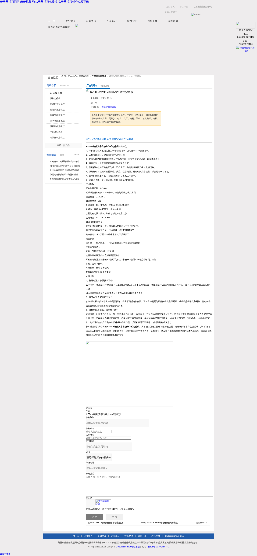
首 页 (51, 21)
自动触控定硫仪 (57, 104)
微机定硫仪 (55, 98)
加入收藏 (184, 6)
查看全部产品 (63, 145)
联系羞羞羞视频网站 (203, 6)
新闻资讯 (91, 21)
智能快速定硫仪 (57, 109)
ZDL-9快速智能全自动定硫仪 (109, 522)
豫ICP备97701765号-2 (159, 547)
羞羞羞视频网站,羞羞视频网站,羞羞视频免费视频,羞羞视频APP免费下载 (44, 1)
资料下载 (152, 21)
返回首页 (170, 6)
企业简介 (71, 21)
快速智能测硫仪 (57, 115)
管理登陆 (135, 547)
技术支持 (132, 21)
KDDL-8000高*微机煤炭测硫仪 (163, 522)
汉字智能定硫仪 (57, 121)
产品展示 (111, 21)
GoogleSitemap (123, 547)
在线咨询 (173, 21)
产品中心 (72, 76)
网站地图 (5, 554)
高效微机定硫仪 (57, 137)
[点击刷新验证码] (103, 502)
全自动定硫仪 (56, 132)
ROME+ (77, 155)
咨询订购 (101, 132)
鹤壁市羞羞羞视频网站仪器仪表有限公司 (78, 10)
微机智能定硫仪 (57, 126)
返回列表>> (201, 522)
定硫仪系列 (84, 76)
